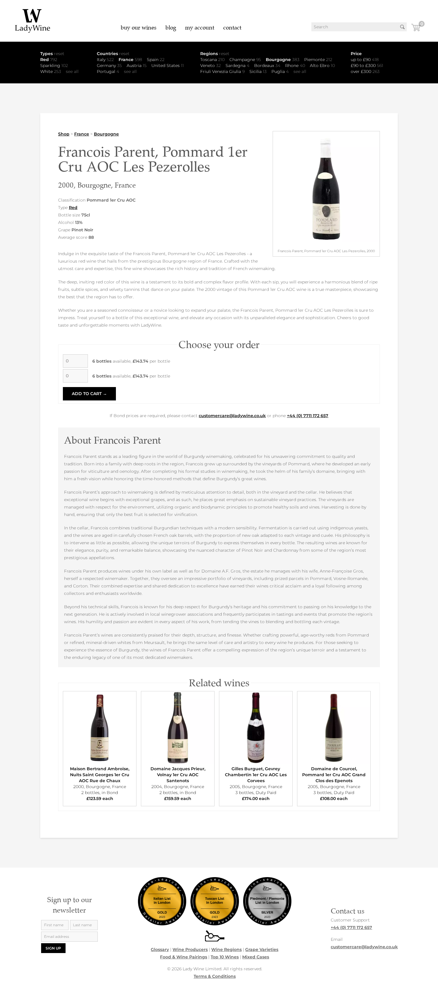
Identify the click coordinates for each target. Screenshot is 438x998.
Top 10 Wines (225, 957)
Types (52, 53)
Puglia (280, 71)
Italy (105, 59)
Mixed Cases (255, 957)
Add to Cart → (89, 393)
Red (48, 59)
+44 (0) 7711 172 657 (307, 415)
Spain (155, 59)
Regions (214, 53)
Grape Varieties (261, 949)
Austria (137, 65)
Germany (109, 65)
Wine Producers (190, 949)
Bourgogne (282, 59)
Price (356, 53)
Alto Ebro (322, 65)
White (50, 71)
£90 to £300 (367, 65)
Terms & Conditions (215, 976)
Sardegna (237, 65)
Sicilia (258, 71)
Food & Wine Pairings (183, 957)
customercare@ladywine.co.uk (232, 415)
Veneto (210, 65)
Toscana (212, 59)
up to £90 (365, 59)
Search (402, 26)
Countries (113, 53)
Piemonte (318, 59)
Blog (170, 27)
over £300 (365, 71)
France (130, 59)
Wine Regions (226, 949)
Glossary (160, 949)
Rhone (295, 65)
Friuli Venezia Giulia (222, 71)
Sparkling (54, 65)
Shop (63, 134)
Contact (232, 27)
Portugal (108, 71)
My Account (199, 27)
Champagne (245, 59)
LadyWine (33, 21)
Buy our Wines (138, 27)
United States (167, 65)
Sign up (53, 948)
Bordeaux (267, 65)
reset (59, 53)
